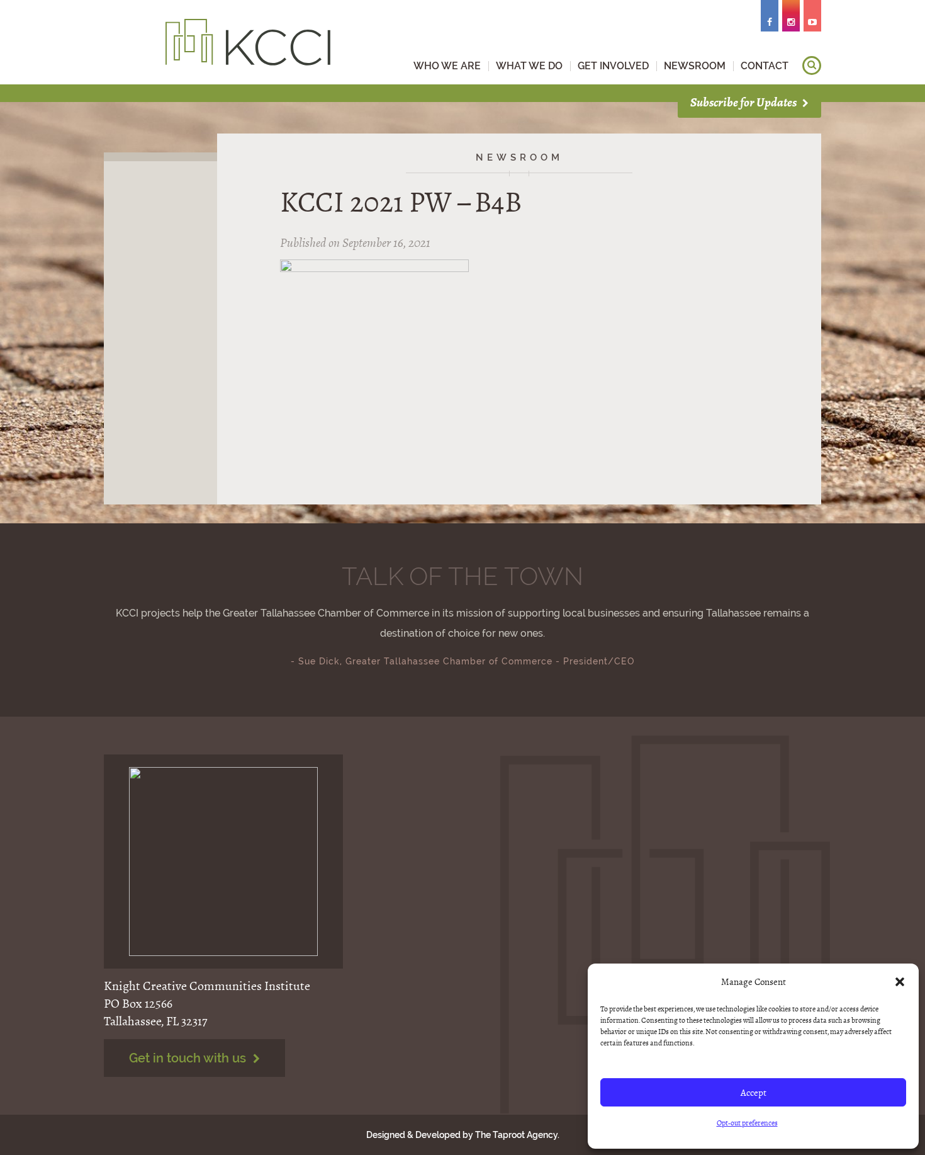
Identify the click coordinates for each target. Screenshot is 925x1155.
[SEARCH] (811, 65)
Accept (753, 1092)
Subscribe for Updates (744, 102)
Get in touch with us (189, 1058)
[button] (900, 982)
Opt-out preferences (747, 1123)
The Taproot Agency (516, 1135)
